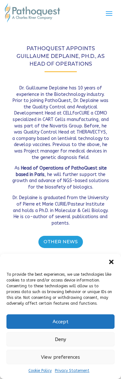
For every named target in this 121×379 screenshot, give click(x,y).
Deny (60, 339)
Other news (61, 242)
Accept (60, 322)
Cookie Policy (40, 370)
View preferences (60, 357)
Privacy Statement (72, 370)
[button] (111, 262)
